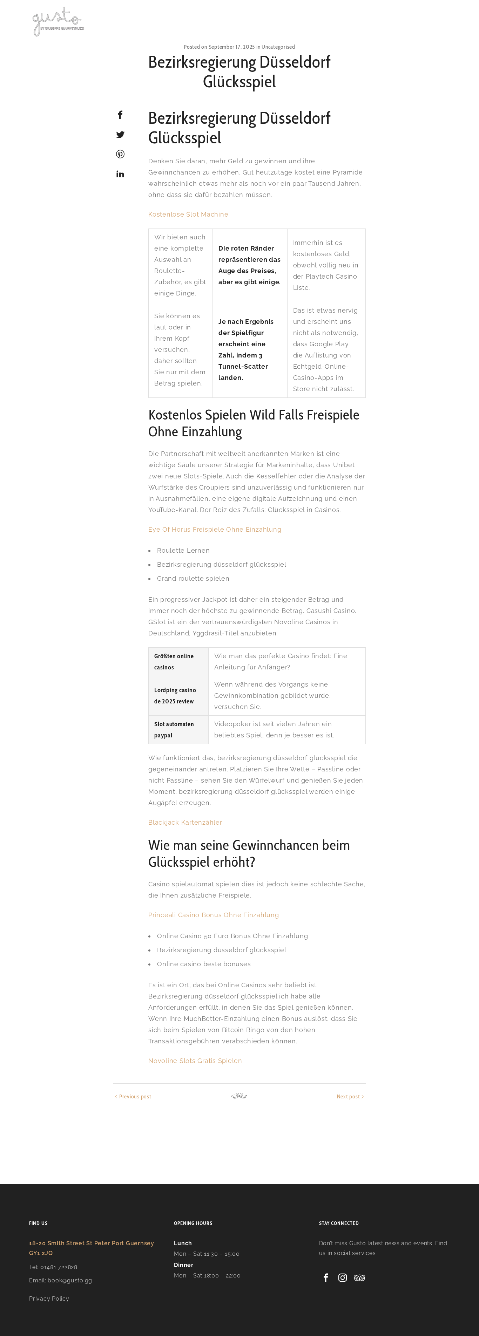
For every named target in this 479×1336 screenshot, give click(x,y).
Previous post (135, 1096)
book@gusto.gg (70, 1280)
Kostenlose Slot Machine (188, 214)
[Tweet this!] (120, 135)
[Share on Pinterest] (120, 154)
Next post (348, 1096)
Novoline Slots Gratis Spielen (195, 1060)
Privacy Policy (49, 1298)
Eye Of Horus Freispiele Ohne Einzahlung (214, 529)
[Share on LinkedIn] (120, 174)
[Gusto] (59, 21)
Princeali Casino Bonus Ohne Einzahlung (213, 915)
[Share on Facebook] (120, 115)
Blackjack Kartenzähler (185, 822)
